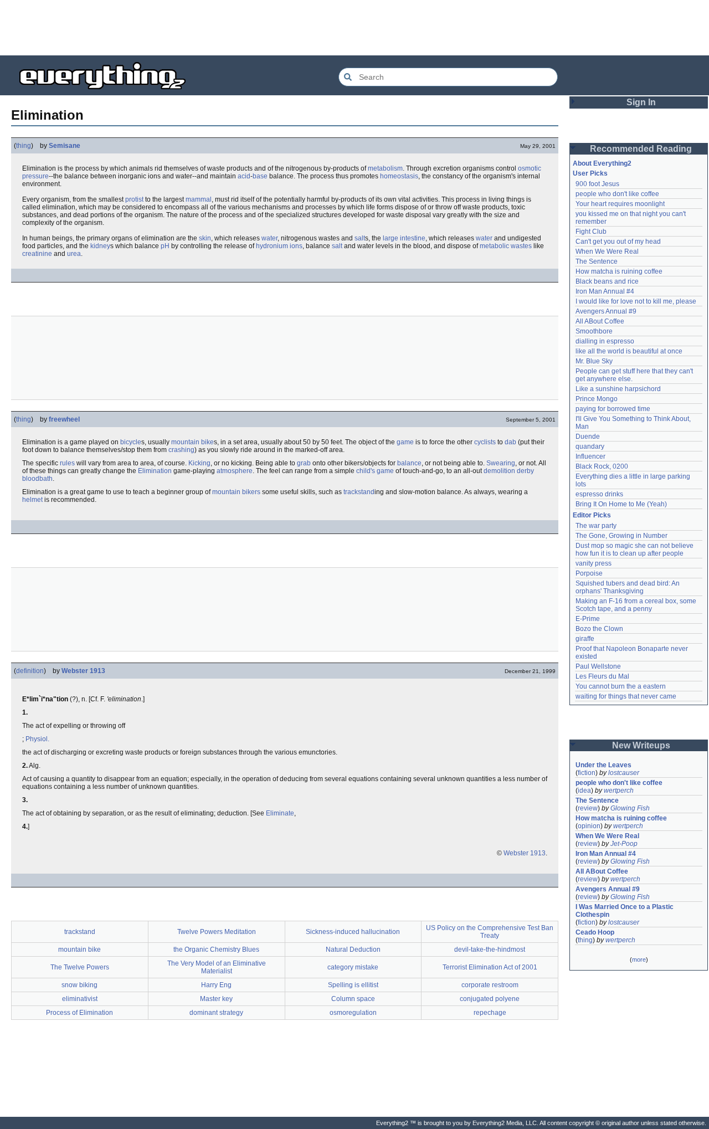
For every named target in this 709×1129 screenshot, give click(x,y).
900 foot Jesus (597, 184)
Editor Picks (592, 515)
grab (304, 463)
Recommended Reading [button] (641, 148)
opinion (589, 826)
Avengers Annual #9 (606, 311)
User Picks (590, 173)
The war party (596, 526)
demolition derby (509, 471)
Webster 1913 (83, 671)
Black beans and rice (607, 281)
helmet (32, 500)
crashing (181, 450)
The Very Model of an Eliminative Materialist (216, 967)
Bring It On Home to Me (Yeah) (621, 504)
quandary (590, 446)
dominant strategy (216, 1013)
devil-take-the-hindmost (489, 949)
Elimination (155, 471)
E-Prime (588, 619)
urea (74, 254)
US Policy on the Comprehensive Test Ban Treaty (489, 932)
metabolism (385, 168)
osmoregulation (353, 1013)
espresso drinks (599, 494)
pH (165, 246)
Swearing (500, 463)
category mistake (352, 967)
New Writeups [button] (641, 745)
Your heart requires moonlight (620, 204)
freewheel (64, 419)
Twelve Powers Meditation (216, 932)
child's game (375, 471)
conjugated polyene (490, 999)
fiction (586, 773)
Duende (588, 436)
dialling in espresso (605, 341)
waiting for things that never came (626, 696)
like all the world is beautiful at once (629, 351)
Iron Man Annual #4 (605, 291)
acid (244, 176)
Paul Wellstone (598, 666)
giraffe (585, 639)
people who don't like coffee (617, 194)
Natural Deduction (353, 949)
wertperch (619, 790)
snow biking (79, 985)
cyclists (485, 442)
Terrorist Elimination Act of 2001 (490, 967)
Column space (353, 999)
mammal (199, 199)
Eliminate (280, 813)
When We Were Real (607, 251)
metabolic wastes (506, 246)
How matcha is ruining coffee (619, 271)
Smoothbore (594, 331)
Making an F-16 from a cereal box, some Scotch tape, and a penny (637, 605)
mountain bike (192, 442)
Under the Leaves (603, 765)
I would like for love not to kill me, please (636, 301)
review (588, 808)
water (269, 238)
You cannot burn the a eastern (621, 686)
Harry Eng (216, 985)
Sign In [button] (641, 102)
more (639, 959)
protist (134, 199)
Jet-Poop (624, 844)
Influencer (590, 456)
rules (67, 463)
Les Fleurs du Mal (602, 676)
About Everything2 (602, 163)
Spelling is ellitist (353, 985)
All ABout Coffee (600, 321)
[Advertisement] (354, 28)
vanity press (594, 563)
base (260, 176)
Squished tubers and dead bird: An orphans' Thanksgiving (628, 587)
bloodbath (37, 479)
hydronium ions (279, 246)
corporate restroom (489, 985)
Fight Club (591, 231)
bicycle (130, 442)
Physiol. (37, 739)
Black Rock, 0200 (602, 466)
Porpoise (589, 573)
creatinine (37, 254)
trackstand (358, 492)
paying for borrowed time (613, 409)
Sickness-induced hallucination (353, 932)
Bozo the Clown (599, 629)
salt (359, 238)
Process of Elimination (79, 1013)
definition (30, 671)
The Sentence (597, 261)
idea (584, 790)
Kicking (199, 463)
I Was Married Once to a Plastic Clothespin (625, 910)
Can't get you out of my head (618, 241)
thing (23, 146)
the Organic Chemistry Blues (216, 949)
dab (510, 442)
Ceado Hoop (595, 932)
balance (409, 463)
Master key (216, 999)
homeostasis (399, 176)
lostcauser (623, 773)
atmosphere (235, 471)
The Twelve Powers (79, 967)
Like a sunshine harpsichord (618, 389)
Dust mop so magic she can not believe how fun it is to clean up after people (635, 549)
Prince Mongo (597, 399)
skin (205, 238)
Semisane (64, 146)
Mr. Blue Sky (594, 361)
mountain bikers (236, 492)
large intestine (404, 238)
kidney (100, 246)
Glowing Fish (630, 808)
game (405, 442)
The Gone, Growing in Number (621, 536)
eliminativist (79, 999)
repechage (490, 1013)
